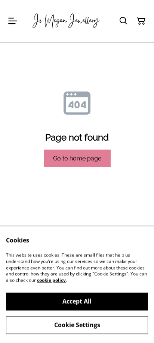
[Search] (123, 21)
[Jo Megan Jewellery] (66, 21)
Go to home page (77, 158)
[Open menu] (13, 21)
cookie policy (51, 280)
